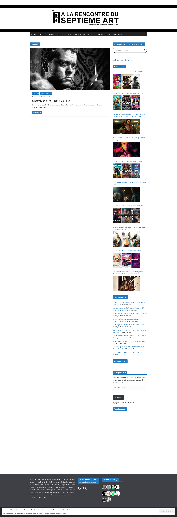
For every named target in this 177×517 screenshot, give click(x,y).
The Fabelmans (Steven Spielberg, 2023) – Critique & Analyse (129, 183)
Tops (64, 34)
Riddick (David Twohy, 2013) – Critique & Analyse (129, 341)
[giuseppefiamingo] (104, 487)
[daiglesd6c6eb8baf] (108, 487)
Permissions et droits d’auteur (62, 495)
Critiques (41, 34)
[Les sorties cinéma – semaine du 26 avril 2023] (126, 215)
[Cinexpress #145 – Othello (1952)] (70, 69)
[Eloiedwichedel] (104, 499)
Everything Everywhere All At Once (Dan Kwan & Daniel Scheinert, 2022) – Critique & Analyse (129, 115)
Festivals (91, 34)
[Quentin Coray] (117, 487)
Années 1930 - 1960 (46, 93)
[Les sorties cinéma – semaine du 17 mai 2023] (126, 103)
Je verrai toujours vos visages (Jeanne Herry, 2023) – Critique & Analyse (129, 228)
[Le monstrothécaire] (117, 493)
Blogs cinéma (117, 34)
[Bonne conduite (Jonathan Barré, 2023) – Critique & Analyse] (126, 149)
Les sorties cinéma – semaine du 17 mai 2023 (128, 93)
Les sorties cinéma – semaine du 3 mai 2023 (127, 250)
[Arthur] (108, 493)
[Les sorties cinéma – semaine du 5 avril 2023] (126, 81)
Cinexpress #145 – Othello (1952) (51, 100)
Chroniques (51, 34)
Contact (108, 34)
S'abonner (118, 397)
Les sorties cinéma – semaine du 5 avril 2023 (128, 72)
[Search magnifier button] (144, 50)
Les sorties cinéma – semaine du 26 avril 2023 (128, 206)
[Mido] (113, 487)
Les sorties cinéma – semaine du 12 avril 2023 (128, 161)
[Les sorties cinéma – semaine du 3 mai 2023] (126, 260)
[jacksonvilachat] (104, 493)
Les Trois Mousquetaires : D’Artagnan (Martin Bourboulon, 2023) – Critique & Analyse (128, 273)
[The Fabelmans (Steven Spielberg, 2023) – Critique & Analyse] (126, 194)
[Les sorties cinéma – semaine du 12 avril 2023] (126, 171)
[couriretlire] (108, 499)
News (69, 34)
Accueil (33, 34)
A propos (101, 34)
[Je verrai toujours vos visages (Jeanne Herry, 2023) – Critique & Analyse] (126, 239)
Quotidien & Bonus (79, 34)
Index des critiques (121, 60)
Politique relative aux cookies (58, 514)
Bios (58, 34)
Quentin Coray (48, 97)
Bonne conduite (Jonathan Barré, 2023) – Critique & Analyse (129, 139)
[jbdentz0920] (113, 493)
